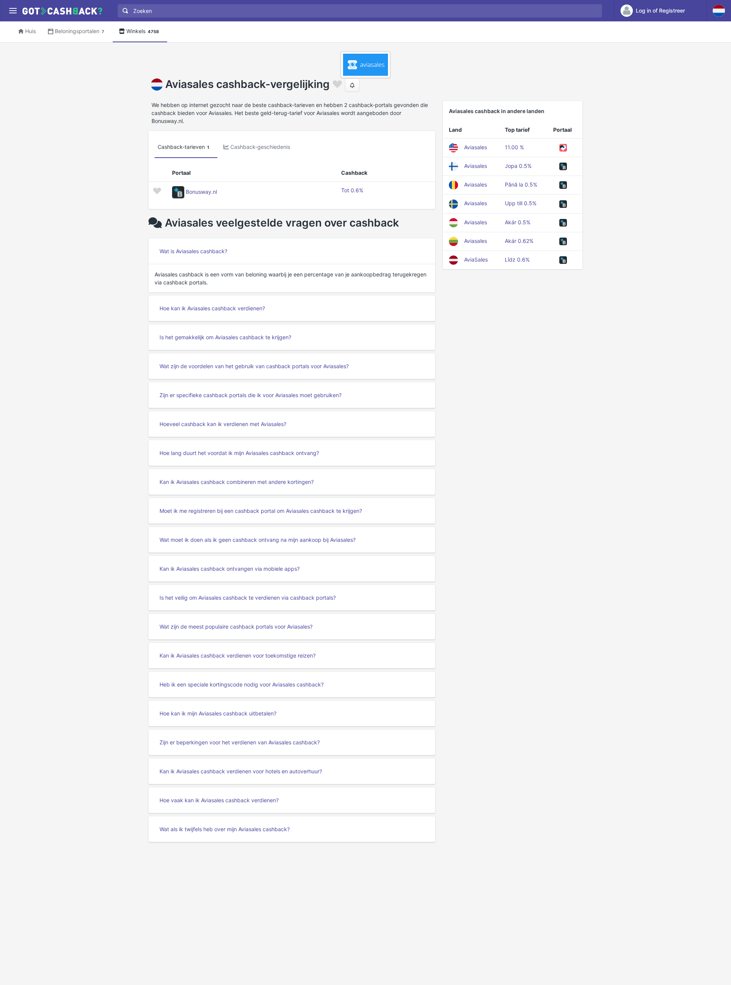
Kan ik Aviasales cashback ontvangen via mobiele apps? (230, 568)
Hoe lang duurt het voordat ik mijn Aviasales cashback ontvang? (239, 453)
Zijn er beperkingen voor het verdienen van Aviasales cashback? (240, 742)
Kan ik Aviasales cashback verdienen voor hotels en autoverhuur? (241, 771)
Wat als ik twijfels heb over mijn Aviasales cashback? (225, 829)
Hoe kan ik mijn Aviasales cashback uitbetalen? (218, 713)
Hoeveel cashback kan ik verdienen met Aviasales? (223, 424)
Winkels (142, 31)
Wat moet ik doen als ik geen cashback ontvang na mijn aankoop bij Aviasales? (258, 539)
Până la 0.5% (521, 184)
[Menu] (12, 11)
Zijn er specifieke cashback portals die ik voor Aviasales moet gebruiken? (251, 395)
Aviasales (475, 147)
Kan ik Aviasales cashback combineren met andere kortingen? (237, 482)
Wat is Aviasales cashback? (193, 251)
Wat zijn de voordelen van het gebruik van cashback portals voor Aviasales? (254, 366)
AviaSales (476, 259)
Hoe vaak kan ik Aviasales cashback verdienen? (219, 800)
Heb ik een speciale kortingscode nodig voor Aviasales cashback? (242, 684)
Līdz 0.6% (517, 259)
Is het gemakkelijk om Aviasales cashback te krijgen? (225, 337)
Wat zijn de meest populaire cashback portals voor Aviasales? (236, 626)
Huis (30, 31)
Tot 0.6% (352, 190)
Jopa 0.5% (518, 166)
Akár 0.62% (519, 241)
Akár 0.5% (517, 222)
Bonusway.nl (201, 191)
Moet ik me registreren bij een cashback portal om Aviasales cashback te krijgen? (261, 511)
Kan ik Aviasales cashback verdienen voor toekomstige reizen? (238, 655)
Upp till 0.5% (520, 203)
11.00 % (514, 147)
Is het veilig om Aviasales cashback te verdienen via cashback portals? (248, 597)
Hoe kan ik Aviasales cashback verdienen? (212, 308)
